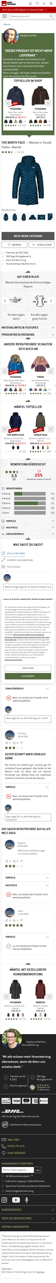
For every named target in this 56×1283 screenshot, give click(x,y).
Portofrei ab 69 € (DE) (17, 252)
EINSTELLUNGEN (28, 668)
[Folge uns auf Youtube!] (18, 1200)
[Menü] (4, 16)
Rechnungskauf (18, 1085)
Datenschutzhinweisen (13, 660)
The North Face (13, 142)
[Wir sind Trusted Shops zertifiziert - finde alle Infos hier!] (33, 1088)
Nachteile (11, 885)
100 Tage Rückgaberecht (18, 256)
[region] (28, 641)
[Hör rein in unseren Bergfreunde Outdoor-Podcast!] (29, 1200)
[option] (28, 181)
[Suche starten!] (51, 16)
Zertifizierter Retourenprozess (25, 1124)
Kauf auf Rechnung (16, 260)
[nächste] (47, 103)
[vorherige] (8, 103)
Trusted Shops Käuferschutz (21, 263)
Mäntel (7, 24)
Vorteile (10, 787)
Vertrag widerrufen (15, 1227)
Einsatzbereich (14, 688)
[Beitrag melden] (22, 743)
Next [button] (51, 300)
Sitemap (40, 1272)
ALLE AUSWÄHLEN (28, 676)
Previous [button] (5, 300)
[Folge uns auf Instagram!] (7, 1200)
